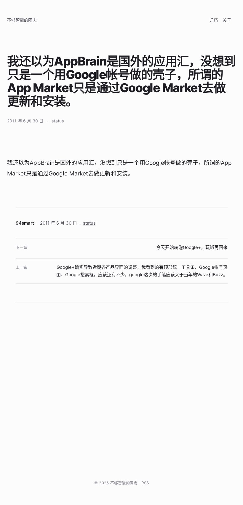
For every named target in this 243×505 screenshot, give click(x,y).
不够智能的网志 (22, 20)
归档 (214, 20)
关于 (227, 20)
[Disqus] (121, 391)
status (58, 120)
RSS (145, 482)
